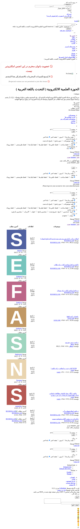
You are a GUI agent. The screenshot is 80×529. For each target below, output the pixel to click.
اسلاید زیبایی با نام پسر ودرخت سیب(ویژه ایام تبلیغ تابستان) (59, 239)
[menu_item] (40, 509)
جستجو (69, 28)
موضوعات (72, 115)
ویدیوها (73, 123)
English (69, 472)
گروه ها (72, 41)
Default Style (67, 467)
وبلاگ (73, 37)
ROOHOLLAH (69, 240)
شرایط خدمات (70, 483)
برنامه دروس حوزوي (72, 342)
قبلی (77, 157)
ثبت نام (69, 14)
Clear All (76, 154)
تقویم (73, 50)
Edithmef (19, 276)
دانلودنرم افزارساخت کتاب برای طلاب (66, 265)
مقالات (73, 39)
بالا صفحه (72, 485)
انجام (77, 497)
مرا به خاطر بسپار (63, 8)
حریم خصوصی (70, 481)
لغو (73, 505)
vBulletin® (62, 488)
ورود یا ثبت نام (70, 2)
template (73, 157)
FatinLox (19, 302)
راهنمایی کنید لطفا (73, 316)
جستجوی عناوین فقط (62, 26)
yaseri (72, 370)
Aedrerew (19, 328)
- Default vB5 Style (65, 468)
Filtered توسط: (74, 152)
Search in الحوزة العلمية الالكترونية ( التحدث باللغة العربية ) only (33, 26)
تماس (73, 479)
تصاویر (73, 121)
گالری (73, 43)
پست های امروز (70, 46)
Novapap (19, 380)
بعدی (68, 157)
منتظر (72, 344)
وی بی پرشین (61, 490)
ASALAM (71, 318)
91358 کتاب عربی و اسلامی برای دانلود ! (64, 368)
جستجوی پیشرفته (65, 30)
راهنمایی (72, 477)
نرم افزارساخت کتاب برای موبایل (68, 290)
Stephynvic (18, 354)
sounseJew (18, 406)
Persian (69, 474)
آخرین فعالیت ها (70, 117)
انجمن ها (72, 36)
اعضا (73, 48)
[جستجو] (74, 32)
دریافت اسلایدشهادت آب (71, 411)
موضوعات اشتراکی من (67, 119)
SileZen (19, 250)
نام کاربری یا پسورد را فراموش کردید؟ (59, 16)
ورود (69, 10)
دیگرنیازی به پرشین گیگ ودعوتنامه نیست (65, 419)
